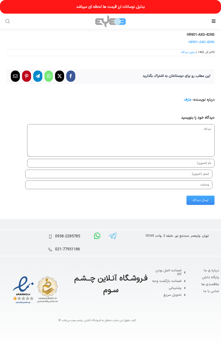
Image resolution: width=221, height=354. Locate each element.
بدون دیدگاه (188, 52)
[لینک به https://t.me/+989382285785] (113, 236)
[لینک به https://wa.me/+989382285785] (97, 236)
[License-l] (35, 276)
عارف (187, 100)
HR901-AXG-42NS (201, 42)
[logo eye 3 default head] (110, 16)
